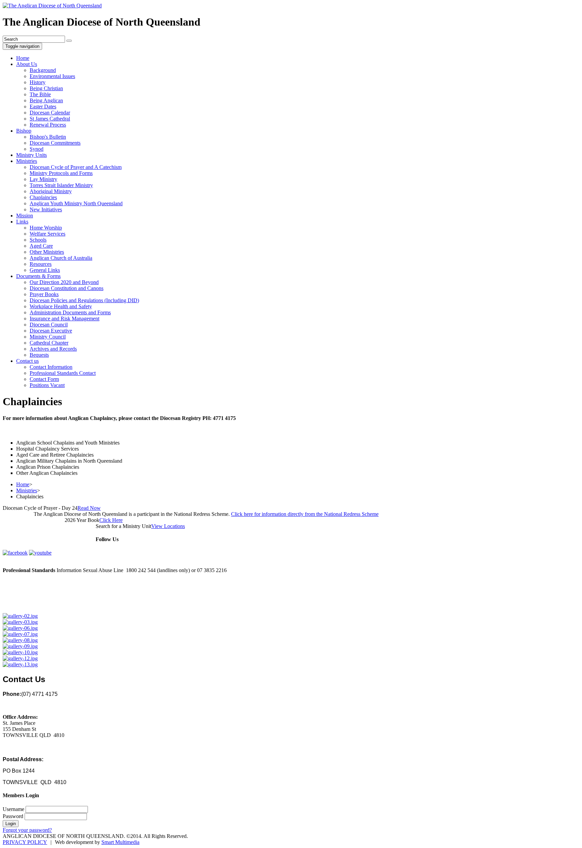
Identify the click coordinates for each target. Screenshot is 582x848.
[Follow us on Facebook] (15, 553)
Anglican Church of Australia (61, 258)
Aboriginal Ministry (51, 191)
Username (13, 809)
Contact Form (44, 379)
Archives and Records (53, 349)
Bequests (39, 355)
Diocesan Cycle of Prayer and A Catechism (76, 167)
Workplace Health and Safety (61, 306)
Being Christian (46, 88)
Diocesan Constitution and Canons (66, 288)
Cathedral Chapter (49, 343)
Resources (41, 264)
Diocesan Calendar (50, 112)
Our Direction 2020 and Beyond (64, 282)
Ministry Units (31, 155)
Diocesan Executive (51, 330)
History (37, 82)
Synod (36, 149)
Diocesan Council (49, 324)
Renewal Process (48, 125)
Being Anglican (46, 100)
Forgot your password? (27, 830)
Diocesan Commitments (55, 143)
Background (43, 70)
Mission (24, 215)
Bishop (23, 131)
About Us (26, 64)
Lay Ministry (43, 179)
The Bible (40, 94)
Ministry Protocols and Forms (61, 173)
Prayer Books (44, 294)
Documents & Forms (38, 276)
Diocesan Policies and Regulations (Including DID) (84, 300)
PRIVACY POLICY (25, 842)
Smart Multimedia (120, 842)
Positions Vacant (47, 385)
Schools (38, 240)
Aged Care (41, 246)
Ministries (26, 161)
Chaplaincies (43, 197)
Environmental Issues (52, 76)
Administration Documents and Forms (70, 312)
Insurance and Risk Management (64, 318)
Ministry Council (48, 337)
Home (22, 58)
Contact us (27, 361)
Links (22, 221)
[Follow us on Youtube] (40, 553)
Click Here (111, 520)
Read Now (89, 508)
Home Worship (46, 228)
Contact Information (51, 367)
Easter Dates (43, 106)
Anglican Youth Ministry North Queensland (76, 203)
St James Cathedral (50, 118)
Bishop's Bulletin (48, 137)
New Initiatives (46, 209)
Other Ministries (47, 252)
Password (13, 816)
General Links (45, 270)
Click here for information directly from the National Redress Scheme (305, 514)
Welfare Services (47, 234)
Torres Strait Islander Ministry (61, 185)
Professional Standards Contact (63, 373)
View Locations (168, 526)
